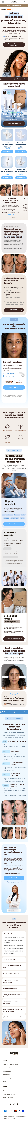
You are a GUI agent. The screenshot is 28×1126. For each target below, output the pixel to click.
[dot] (12, 217)
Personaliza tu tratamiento (10, 1064)
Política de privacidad (9, 1116)
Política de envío (8, 1118)
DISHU (9, 1114)
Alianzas (5, 1081)
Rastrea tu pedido (8, 1097)
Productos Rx (6, 1074)
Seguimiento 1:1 (7, 1071)
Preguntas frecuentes (9, 1094)
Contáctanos (6, 1091)
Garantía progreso (8, 1078)
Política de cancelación (14, 1121)
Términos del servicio (21, 1116)
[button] (3, 2)
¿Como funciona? (7, 1067)
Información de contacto (19, 1118)
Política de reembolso (18, 1114)
